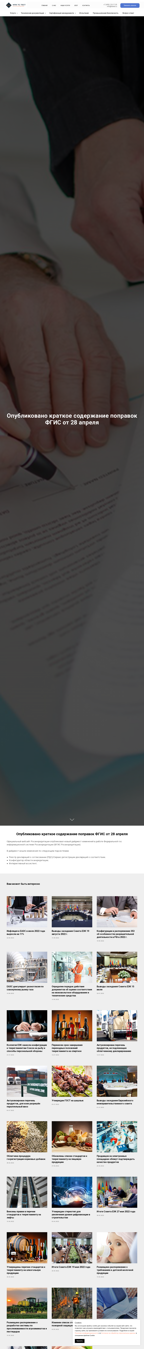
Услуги (13, 13)
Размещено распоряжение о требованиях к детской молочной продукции (115, 1270)
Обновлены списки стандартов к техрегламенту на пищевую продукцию (69, 1159)
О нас (54, 5)
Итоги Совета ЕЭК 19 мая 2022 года (71, 1267)
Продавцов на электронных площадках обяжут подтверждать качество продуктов (116, 1159)
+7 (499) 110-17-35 (110, 5)
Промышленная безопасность (105, 13)
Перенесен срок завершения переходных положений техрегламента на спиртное (67, 1048)
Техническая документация (32, 13)
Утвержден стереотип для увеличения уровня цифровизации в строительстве (71, 1214)
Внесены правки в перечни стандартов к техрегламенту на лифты (24, 1214)
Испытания (84, 13)
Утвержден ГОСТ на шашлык (67, 1100)
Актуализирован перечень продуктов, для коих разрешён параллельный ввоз (23, 1103)
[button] (130, 5)
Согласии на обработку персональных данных (118, 1333)
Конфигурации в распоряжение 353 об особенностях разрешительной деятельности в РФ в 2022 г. (115, 934)
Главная (44, 5)
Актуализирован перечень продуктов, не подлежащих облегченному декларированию (114, 1048)
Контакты (86, 5)
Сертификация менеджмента (61, 13)
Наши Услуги (65, 5)
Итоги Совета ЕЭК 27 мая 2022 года (116, 1211)
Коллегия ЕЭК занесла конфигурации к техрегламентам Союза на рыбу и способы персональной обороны (27, 1048)
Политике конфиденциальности (86, 1333)
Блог (76, 5)
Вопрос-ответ (128, 13)
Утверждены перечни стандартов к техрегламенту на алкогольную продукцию (26, 1270)
